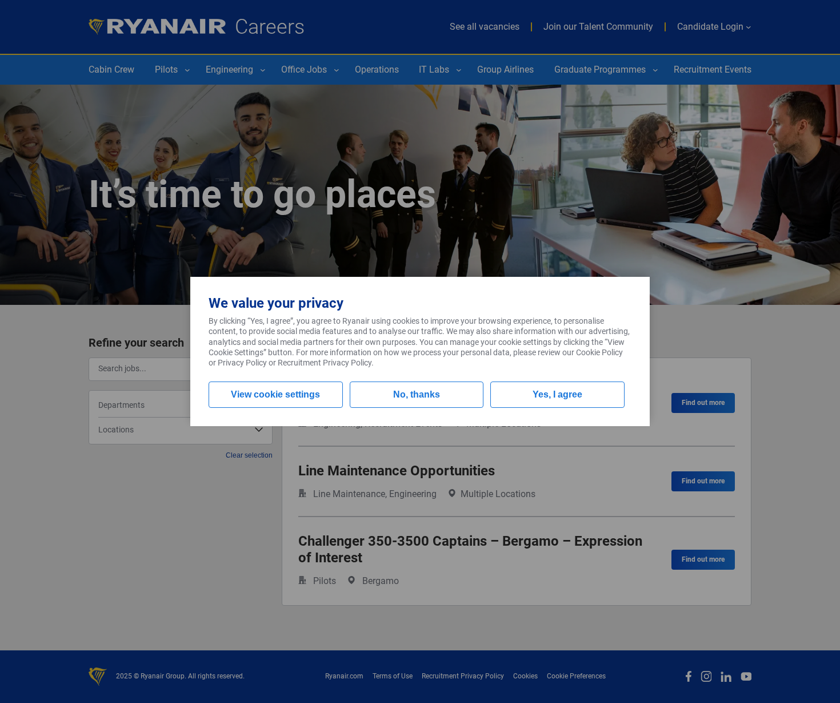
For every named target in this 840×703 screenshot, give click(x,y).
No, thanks (416, 394)
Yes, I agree (557, 394)
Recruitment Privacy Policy (324, 362)
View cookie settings (275, 394)
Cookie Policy (599, 352)
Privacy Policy (242, 362)
